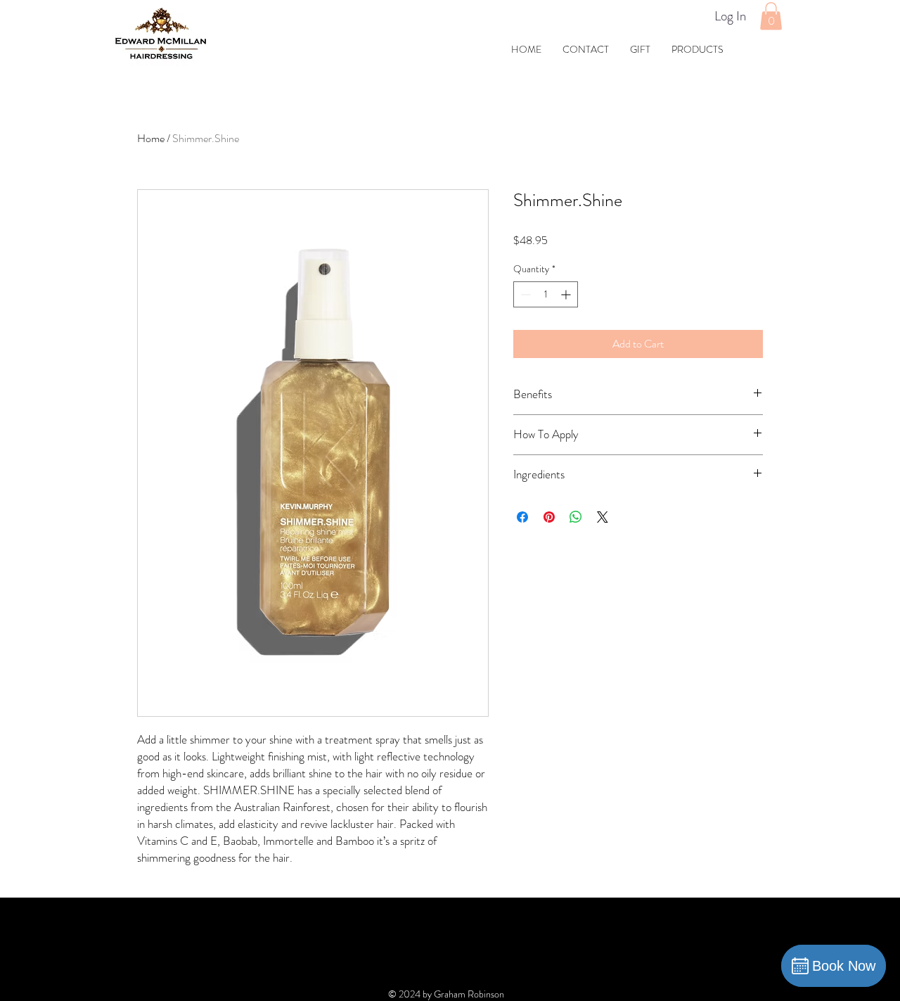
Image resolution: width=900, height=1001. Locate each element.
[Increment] (567, 294)
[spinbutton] (545, 294)
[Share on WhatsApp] (575, 517)
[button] (771, 16)
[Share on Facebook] (522, 517)
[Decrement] (524, 294)
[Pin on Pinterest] (549, 517)
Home (151, 138)
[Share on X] (602, 517)
